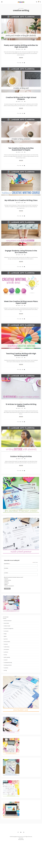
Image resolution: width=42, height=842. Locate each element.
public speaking (7, 657)
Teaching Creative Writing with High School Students (21, 354)
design (5, 633)
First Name (6, 568)
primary (5, 654)
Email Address (7, 563)
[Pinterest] (20, 832)
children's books (7, 625)
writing (21, 95)
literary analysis (7, 641)
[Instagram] (23, 832)
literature (6, 644)
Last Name (6, 572)
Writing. (6, 584)
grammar (6, 639)
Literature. (7, 581)
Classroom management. (9, 585)
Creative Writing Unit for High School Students (21, 98)
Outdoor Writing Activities (21, 456)
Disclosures (21, 838)
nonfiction (6, 652)
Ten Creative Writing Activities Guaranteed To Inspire (21, 149)
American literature (7, 620)
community (6, 631)
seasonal (5, 659)
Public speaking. (8, 580)
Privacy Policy (21, 839)
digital (21, 248)
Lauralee (18, 49)
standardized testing (8, 662)
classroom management (8, 628)
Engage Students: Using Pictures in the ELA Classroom (21, 252)
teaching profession (8, 665)
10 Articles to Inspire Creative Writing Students (21, 405)
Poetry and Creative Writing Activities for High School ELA (21, 46)
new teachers (6, 649)
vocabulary (6, 667)
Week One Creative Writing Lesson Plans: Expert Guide (21, 302)
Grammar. (6, 578)
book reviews (6, 623)
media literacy (6, 646)
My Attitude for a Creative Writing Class (21, 200)
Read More (21, 57)
